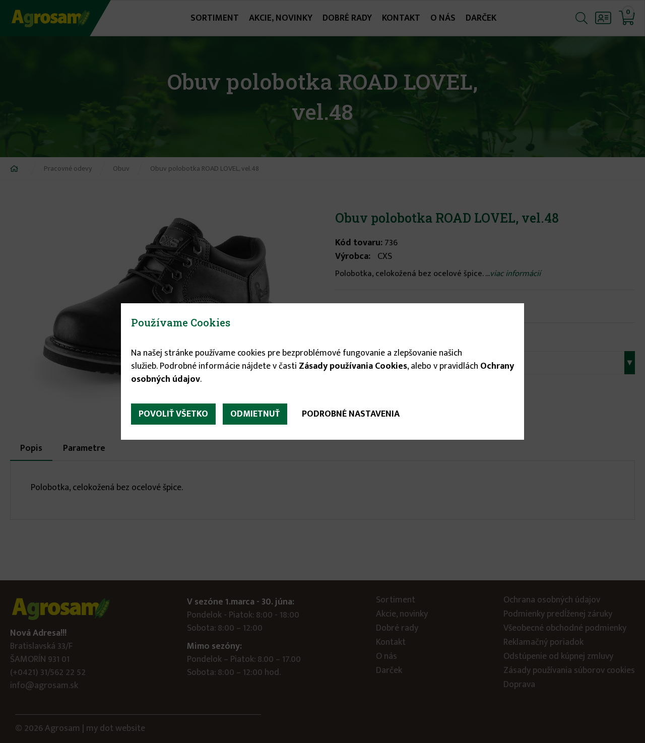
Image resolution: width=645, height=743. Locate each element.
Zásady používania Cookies (353, 366)
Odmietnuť (255, 414)
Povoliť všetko (173, 414)
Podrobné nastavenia (351, 414)
